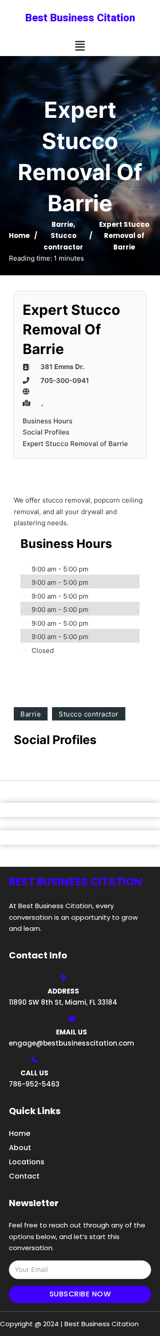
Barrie (62, 224)
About (20, 1148)
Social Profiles (46, 432)
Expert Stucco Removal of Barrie (75, 443)
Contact (24, 1176)
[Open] (80, 46)
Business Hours (47, 421)
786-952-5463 (34, 1084)
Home (19, 235)
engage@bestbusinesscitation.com (71, 1043)
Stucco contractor (89, 714)
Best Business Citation (80, 18)
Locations (26, 1162)
